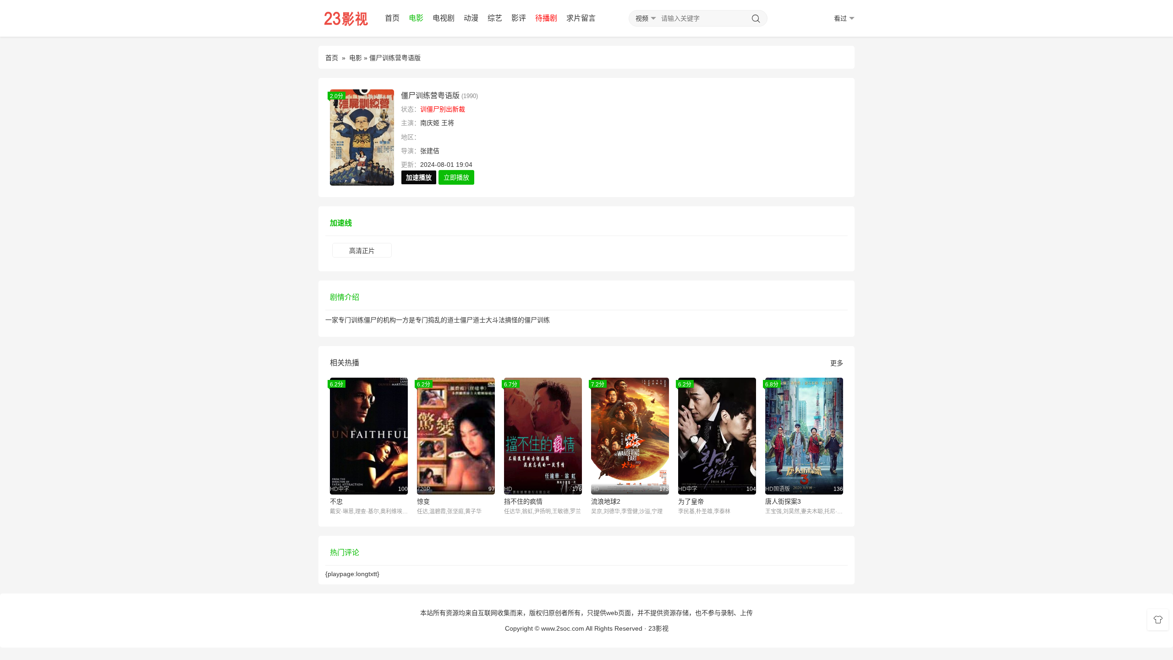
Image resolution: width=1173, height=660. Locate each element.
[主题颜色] (1157, 619)
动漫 (471, 18)
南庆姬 (429, 122)
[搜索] (756, 18)
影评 (518, 18)
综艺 (495, 18)
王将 (447, 122)
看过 (840, 18)
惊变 (423, 501)
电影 (416, 18)
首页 (392, 18)
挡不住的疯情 (523, 501)
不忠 (336, 501)
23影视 (658, 628)
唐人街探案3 (783, 501)
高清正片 (362, 250)
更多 (836, 363)
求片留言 (581, 18)
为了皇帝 (691, 501)
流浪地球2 (605, 501)
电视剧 (444, 18)
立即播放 (456, 177)
